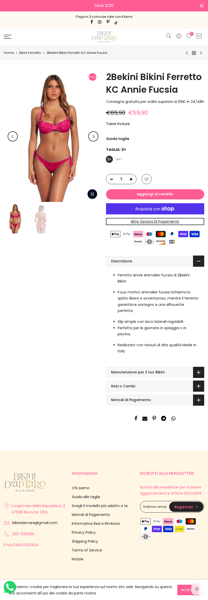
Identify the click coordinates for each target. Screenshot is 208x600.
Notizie (77, 559)
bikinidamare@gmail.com (35, 522)
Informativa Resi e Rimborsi (96, 523)
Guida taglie (117, 138)
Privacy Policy (84, 532)
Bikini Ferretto (30, 53)
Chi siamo (81, 488)
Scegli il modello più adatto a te (100, 505)
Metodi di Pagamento (91, 514)
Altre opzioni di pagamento (155, 221)
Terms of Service (87, 550)
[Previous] (13, 136)
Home (9, 53)
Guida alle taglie (86, 496)
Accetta (188, 590)
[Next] (93, 136)
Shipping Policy (85, 541)
